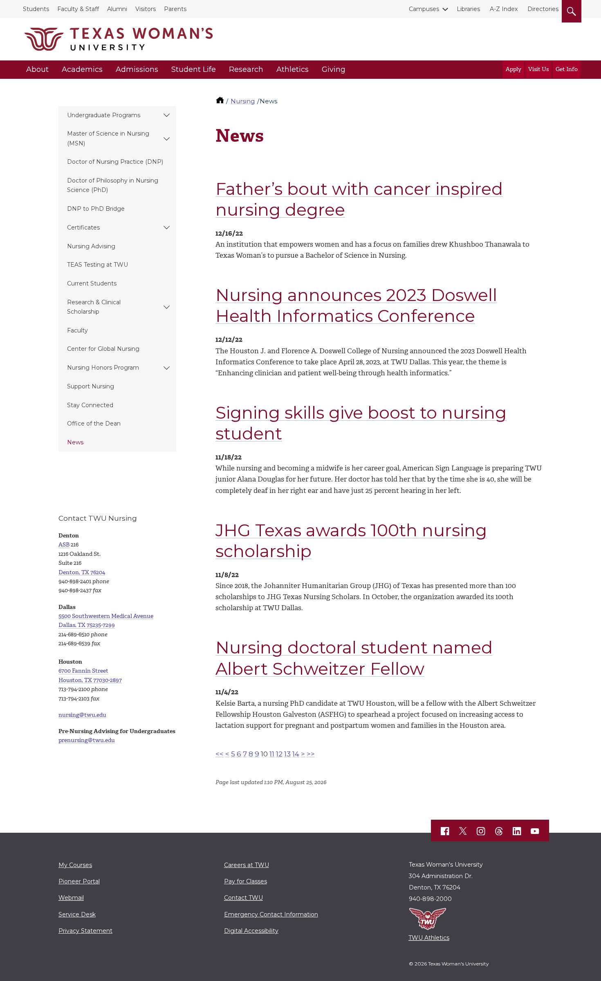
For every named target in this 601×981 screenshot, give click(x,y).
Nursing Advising (91, 246)
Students (36, 9)
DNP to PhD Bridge (96, 208)
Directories (542, 9)
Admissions (137, 69)
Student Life (193, 69)
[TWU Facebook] (445, 831)
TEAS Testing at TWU (97, 264)
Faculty (77, 330)
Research (246, 69)
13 (287, 754)
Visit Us (538, 69)
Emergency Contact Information (271, 914)
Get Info (567, 69)
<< (219, 754)
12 (279, 754)
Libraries (468, 9)
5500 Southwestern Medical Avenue (105, 616)
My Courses (75, 865)
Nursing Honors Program (103, 367)
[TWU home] (221, 101)
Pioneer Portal (79, 881)
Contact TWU (243, 897)
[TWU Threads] (499, 831)
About (37, 69)
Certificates (83, 227)
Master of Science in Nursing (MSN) (108, 138)
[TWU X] (463, 831)
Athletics (292, 69)
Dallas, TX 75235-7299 (86, 625)
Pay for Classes (245, 881)
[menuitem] (117, 115)
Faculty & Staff (78, 9)
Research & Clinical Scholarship (94, 307)
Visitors (145, 9)
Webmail (71, 897)
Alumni (117, 9)
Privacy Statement (85, 930)
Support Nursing (90, 386)
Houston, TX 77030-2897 (90, 680)
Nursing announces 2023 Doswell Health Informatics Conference (356, 305)
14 (295, 754)
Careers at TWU (246, 865)
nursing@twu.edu (82, 715)
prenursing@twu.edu (86, 740)
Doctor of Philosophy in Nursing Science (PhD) (112, 185)
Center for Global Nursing (103, 348)
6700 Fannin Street (83, 671)
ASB (64, 544)
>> (311, 754)
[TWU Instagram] (481, 831)
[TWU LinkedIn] (517, 831)
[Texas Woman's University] (118, 39)
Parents (175, 9)
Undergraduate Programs (103, 115)
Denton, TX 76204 (81, 572)
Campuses (424, 9)
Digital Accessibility (251, 930)
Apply (513, 69)
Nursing (243, 101)
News (75, 442)
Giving (333, 69)
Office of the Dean (94, 423)
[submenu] (166, 115)
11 (271, 754)
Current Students (92, 283)
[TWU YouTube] (535, 831)
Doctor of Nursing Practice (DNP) (115, 161)
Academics (82, 69)
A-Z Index (504, 9)
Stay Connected (90, 405)
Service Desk (77, 914)
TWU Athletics (428, 937)
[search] (571, 10)
